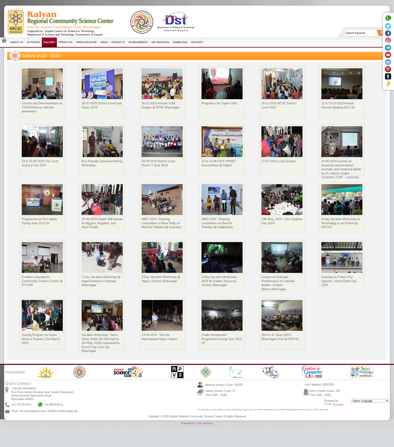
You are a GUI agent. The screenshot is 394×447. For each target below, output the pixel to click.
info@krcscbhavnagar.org (62, 411)
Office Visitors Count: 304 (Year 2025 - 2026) (324, 392)
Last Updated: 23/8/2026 (319, 384)
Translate (338, 404)
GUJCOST (197, 42)
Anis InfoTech (205, 423)
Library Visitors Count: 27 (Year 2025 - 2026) (220, 392)
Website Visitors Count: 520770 (224, 384)
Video (104, 42)
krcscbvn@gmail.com (33, 411)
